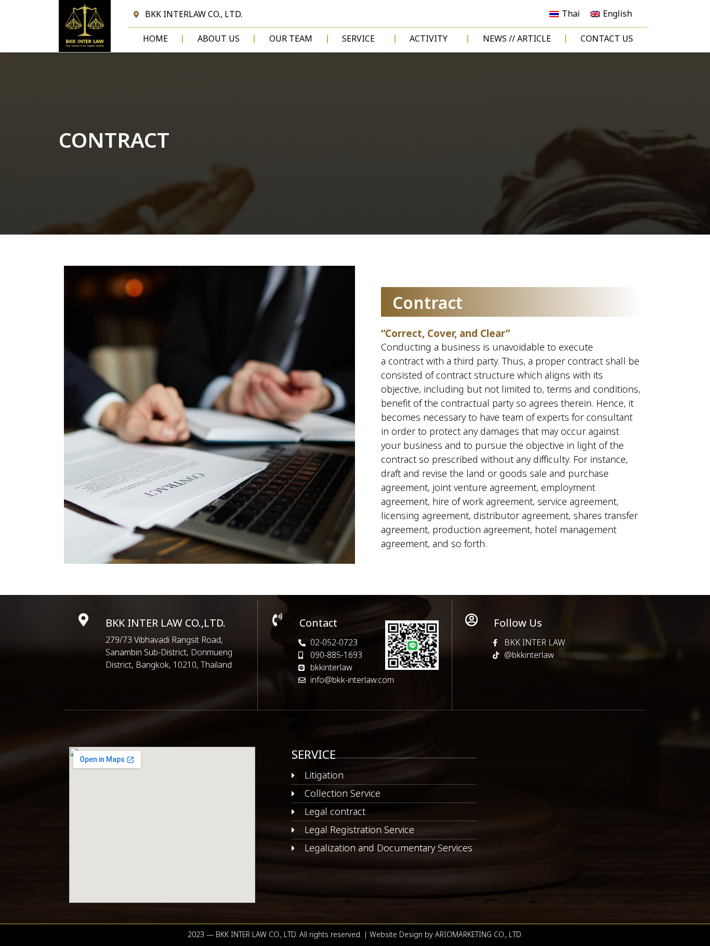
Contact (318, 623)
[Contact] (277, 619)
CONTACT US (607, 39)
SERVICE (358, 39)
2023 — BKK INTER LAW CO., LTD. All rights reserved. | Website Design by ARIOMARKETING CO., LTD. (355, 934)
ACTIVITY (429, 39)
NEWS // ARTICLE (517, 39)
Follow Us (518, 623)
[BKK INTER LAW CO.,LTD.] (83, 619)
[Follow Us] (471, 619)
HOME (155, 39)
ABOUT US (219, 39)
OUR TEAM (290, 39)
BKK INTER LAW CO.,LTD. (166, 623)
